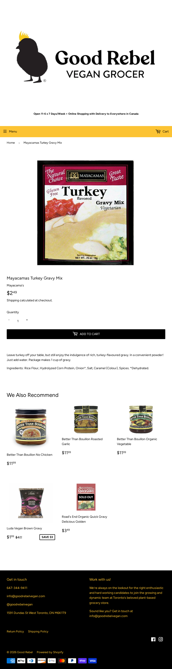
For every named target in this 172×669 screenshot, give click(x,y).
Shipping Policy (38, 631)
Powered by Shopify (50, 652)
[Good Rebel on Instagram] (161, 640)
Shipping (13, 300)
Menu (13, 131)
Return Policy (15, 631)
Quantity (13, 312)
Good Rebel (25, 652)
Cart (165, 131)
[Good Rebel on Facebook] (153, 640)
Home (11, 142)
